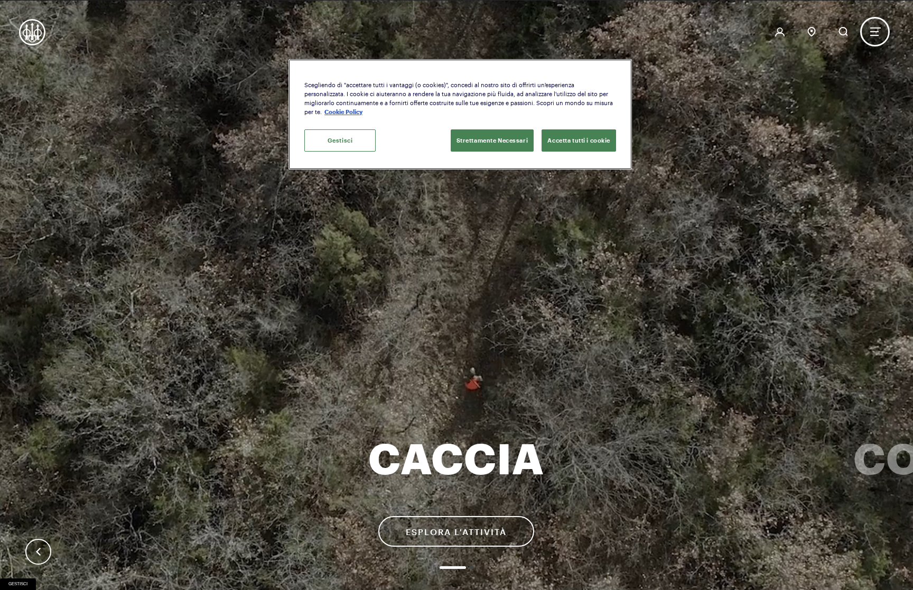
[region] (460, 114)
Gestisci (17, 584)
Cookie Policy (343, 111)
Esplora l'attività (456, 532)
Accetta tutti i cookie (578, 140)
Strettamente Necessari (492, 140)
